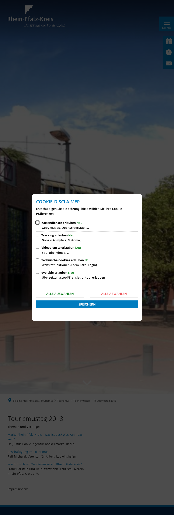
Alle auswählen (60, 294)
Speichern (87, 304)
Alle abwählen (114, 294)
